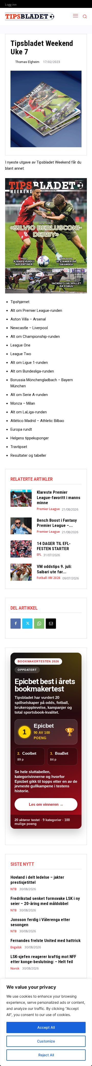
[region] (46, 1022)
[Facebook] (15, 623)
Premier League (48, 509)
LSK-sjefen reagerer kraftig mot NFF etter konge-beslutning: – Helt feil (43, 959)
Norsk (14, 968)
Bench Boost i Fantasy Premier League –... (57, 523)
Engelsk (16, 947)
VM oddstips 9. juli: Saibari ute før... (54, 569)
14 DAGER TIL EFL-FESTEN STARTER (54, 546)
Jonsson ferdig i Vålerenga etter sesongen (40, 922)
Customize (46, 1041)
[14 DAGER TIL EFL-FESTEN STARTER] (21, 548)
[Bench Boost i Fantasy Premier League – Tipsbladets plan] (21, 526)
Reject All (46, 1055)
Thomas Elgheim (27, 62)
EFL (39, 554)
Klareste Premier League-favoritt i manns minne (58, 497)
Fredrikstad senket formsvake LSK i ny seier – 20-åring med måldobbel (45, 901)
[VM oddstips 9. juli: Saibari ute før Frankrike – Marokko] (21, 572)
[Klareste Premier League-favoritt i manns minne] (21, 498)
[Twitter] (27, 623)
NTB (13, 889)
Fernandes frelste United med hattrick (45, 940)
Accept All (46, 1027)
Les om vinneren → (46, 804)
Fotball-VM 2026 (48, 577)
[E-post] (51, 623)
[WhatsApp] (39, 623)
